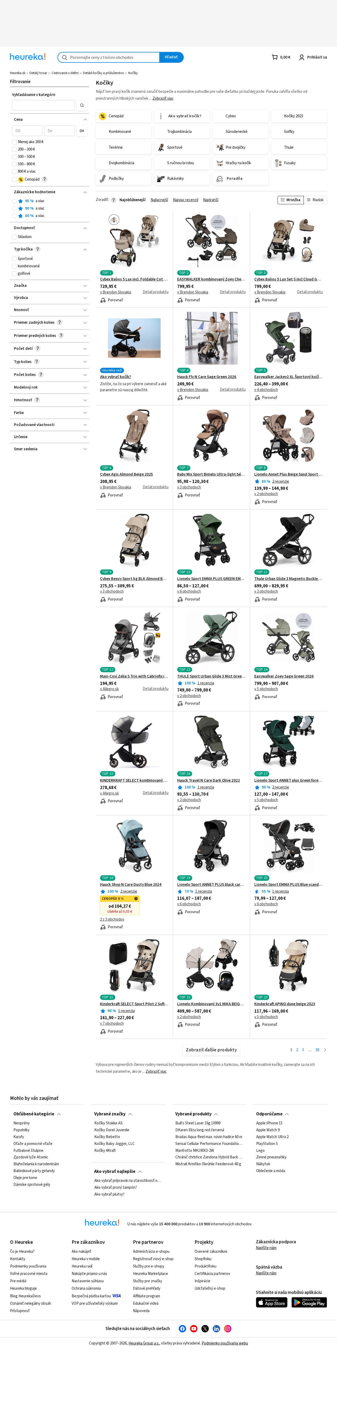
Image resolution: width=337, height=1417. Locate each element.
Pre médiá (18, 1281)
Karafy (18, 1137)
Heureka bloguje (23, 1288)
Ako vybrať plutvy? (109, 1194)
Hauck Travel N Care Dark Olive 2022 (208, 780)
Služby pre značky (147, 1281)
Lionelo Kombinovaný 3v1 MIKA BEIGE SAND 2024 (211, 1004)
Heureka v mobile (86, 1259)
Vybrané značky (110, 1114)
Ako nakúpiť (81, 1251)
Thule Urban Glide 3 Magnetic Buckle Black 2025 (288, 579)
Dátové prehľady (146, 1288)
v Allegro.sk (109, 689)
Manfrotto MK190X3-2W (194, 1150)
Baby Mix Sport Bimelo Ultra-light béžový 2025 (211, 474)
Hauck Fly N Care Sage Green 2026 (206, 377)
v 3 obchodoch (189, 487)
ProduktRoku (205, 1266)
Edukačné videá (145, 1303)
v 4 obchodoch (266, 390)
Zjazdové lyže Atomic (30, 1157)
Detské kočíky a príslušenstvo (103, 73)
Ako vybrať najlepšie (114, 1171)
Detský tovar (38, 73)
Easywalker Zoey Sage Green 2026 (284, 676)
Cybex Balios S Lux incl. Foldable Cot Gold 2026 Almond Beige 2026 (134, 279)
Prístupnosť (20, 1311)
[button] (43, 105)
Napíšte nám (266, 1248)
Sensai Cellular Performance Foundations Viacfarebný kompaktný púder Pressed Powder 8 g (209, 1144)
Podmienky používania (28, 1266)
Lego (260, 1150)
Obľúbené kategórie (33, 1114)
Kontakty (17, 1259)
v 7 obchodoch (112, 1023)
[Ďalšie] (325, 1050)
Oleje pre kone (25, 1178)
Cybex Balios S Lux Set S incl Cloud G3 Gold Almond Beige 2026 (288, 279)
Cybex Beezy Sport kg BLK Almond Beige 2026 (134, 579)
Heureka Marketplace (150, 1273)
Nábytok (263, 1164)
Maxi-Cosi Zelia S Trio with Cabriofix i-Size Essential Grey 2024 (134, 676)
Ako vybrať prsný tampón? (115, 1187)
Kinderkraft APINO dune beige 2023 (284, 1004)
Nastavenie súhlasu (88, 1281)
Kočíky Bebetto (107, 1137)
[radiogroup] (49, 208)
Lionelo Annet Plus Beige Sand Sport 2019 (288, 474)
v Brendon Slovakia (115, 292)
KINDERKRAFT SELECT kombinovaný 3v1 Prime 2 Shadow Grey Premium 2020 (134, 780)
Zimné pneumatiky (271, 1157)
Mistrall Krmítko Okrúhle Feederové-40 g (208, 1164)
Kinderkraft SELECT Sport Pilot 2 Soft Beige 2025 (134, 1004)
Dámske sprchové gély (31, 1184)
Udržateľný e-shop (210, 1288)
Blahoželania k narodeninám (36, 1164)
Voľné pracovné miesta (28, 1273)
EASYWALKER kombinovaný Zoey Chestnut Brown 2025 (211, 279)
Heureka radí (82, 1266)
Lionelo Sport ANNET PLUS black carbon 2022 (211, 884)
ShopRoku (203, 1259)
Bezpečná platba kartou (91, 1296)
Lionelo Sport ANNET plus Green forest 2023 (288, 780)
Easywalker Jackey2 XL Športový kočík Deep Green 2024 (288, 377)
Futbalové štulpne (28, 1150)
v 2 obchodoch (266, 494)
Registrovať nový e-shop (153, 1259)
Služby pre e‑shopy (148, 1266)
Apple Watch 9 (268, 1130)
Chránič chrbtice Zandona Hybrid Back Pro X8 (209, 1157)
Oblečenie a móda (270, 1171)
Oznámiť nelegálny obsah (30, 1303)
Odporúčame (269, 1114)
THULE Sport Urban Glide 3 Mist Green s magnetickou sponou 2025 (211, 676)
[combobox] (108, 57)
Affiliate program (146, 1296)
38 (317, 1050)
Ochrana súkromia (86, 1288)
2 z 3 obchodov (112, 919)
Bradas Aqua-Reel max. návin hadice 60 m (208, 1137)
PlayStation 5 (267, 1144)
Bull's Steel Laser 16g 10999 (197, 1123)
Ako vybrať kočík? (115, 377)
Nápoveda (141, 1311)
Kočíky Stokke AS (108, 1123)
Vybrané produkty (193, 1114)
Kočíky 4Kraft (105, 1150)
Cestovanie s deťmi (65, 73)
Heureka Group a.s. (143, 1343)
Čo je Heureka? (22, 1251)
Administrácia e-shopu (151, 1251)
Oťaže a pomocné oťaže (32, 1144)
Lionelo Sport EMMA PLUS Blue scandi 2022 (288, 884)
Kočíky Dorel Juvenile (111, 1130)
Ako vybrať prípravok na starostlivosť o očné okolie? (128, 1180)
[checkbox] (14, 142)
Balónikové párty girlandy (34, 1171)
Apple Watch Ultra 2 (272, 1137)
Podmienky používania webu (225, 1343)
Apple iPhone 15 (269, 1123)
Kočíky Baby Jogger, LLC (114, 1144)
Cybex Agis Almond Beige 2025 (126, 474)
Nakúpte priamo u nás (89, 1273)
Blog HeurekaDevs (25, 1296)
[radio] (14, 201)
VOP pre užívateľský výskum (95, 1303)
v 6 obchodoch (189, 591)
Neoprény (21, 1123)
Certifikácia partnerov (212, 1273)
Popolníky (21, 1130)
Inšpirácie (202, 1281)
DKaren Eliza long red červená (199, 1130)
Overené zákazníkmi (211, 1251)
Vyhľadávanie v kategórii (33, 95)
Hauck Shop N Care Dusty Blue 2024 (130, 884)
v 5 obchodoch (266, 689)
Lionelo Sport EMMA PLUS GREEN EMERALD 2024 (211, 579)
